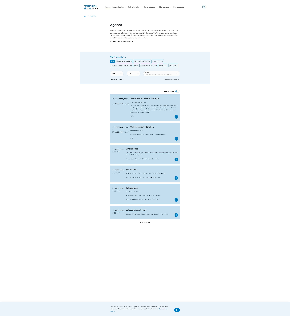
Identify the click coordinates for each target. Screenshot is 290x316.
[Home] (85, 16)
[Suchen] (204, 7)
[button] (176, 117)
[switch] (177, 91)
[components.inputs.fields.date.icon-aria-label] (121, 74)
